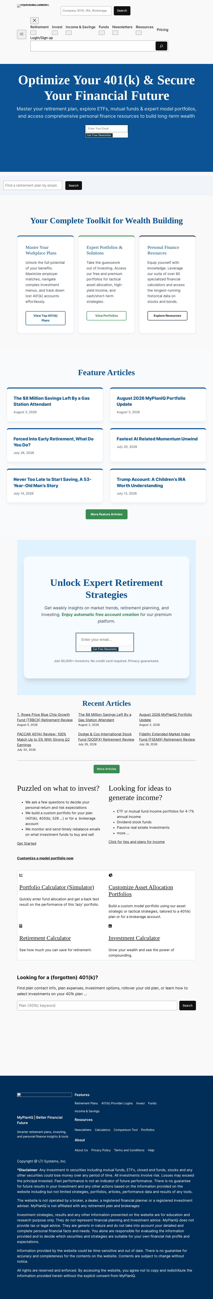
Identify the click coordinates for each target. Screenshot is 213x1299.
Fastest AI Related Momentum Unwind (157, 438)
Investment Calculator (134, 938)
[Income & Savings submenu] (69, 33)
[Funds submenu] (102, 33)
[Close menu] (34, 20)
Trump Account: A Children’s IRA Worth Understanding (151, 482)
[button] (106, 858)
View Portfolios (106, 315)
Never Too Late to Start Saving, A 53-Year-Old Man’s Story (53, 482)
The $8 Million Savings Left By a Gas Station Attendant (52, 401)
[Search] (161, 46)
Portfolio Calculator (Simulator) (56, 887)
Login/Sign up (41, 38)
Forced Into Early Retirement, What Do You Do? (54, 441)
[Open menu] (21, 34)
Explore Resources (167, 315)
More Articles (106, 769)
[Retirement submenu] (33, 33)
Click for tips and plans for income (137, 842)
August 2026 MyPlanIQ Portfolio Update (151, 401)
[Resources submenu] (139, 33)
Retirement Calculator (45, 938)
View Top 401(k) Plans (45, 318)
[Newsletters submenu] (115, 33)
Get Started (26, 843)
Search (122, 10)
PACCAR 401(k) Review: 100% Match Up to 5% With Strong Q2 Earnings (43, 739)
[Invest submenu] (55, 33)
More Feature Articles (107, 514)
